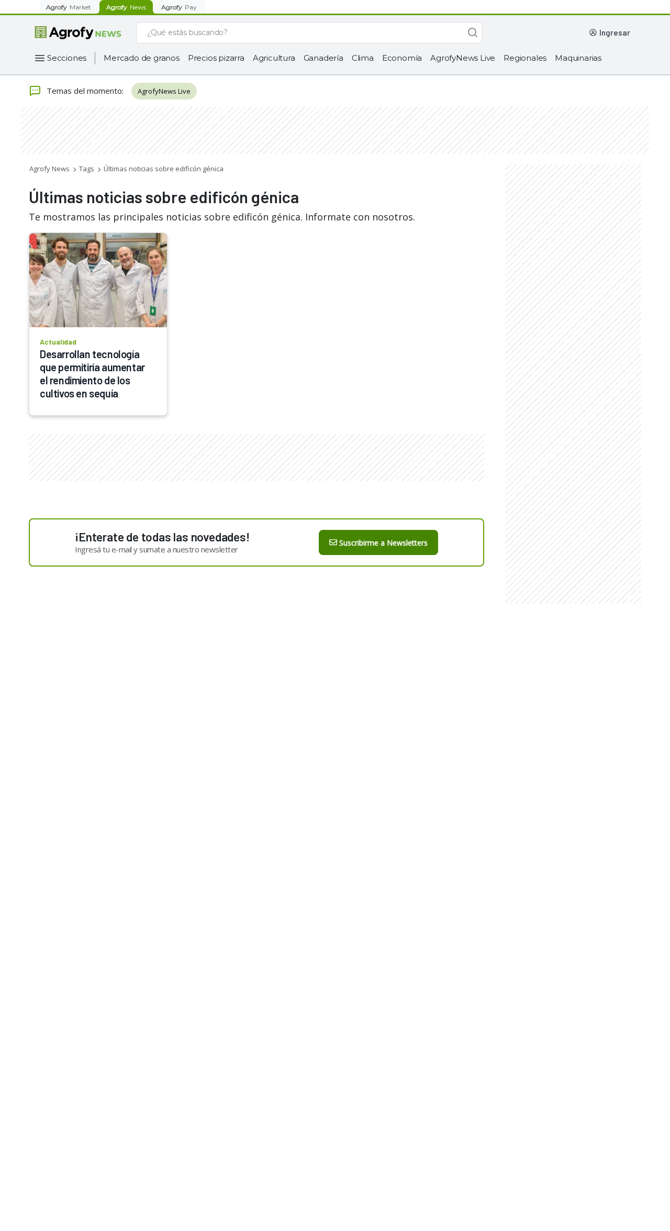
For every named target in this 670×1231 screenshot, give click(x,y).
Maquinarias (578, 58)
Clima (363, 58)
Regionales (525, 58)
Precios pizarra (216, 58)
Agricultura (274, 58)
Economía (402, 58)
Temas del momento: (85, 90)
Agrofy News (49, 168)
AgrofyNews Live (462, 58)
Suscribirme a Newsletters (383, 543)
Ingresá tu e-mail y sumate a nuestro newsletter (156, 549)
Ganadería (323, 58)
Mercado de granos (142, 58)
